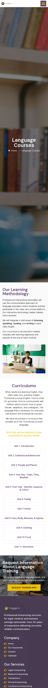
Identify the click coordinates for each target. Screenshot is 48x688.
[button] (43, 3)
